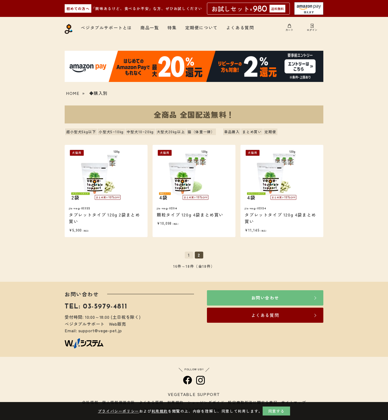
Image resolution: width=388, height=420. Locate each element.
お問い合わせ (265, 297)
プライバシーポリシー (118, 411)
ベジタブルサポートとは (106, 27)
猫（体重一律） (201, 131)
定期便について (201, 27)
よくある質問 (240, 27)
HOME (72, 93)
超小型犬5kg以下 (81, 131)
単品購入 (231, 131)
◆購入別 (98, 93)
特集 (172, 27)
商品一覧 (149, 27)
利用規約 (160, 411)
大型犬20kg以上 (171, 131)
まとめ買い (252, 131)
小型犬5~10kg (111, 131)
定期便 (270, 131)
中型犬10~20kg (140, 131)
